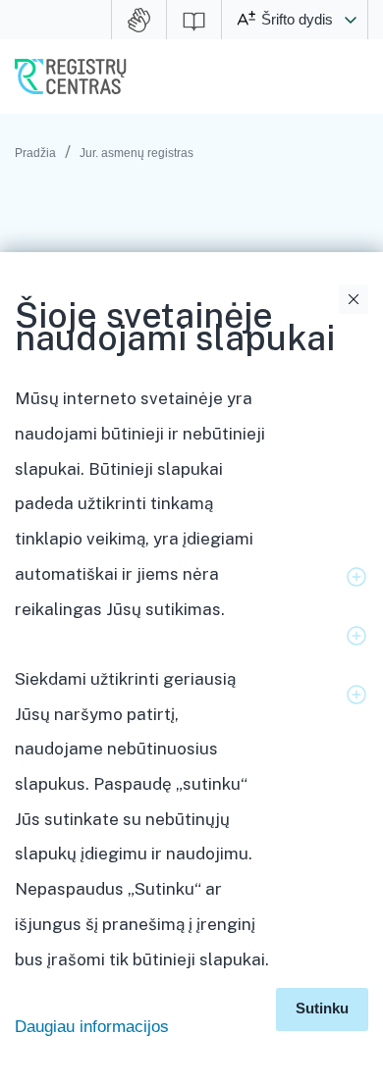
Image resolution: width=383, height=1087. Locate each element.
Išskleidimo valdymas (356, 577)
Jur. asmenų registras (136, 153)
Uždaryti (353, 299)
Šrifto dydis (297, 19)
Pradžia (35, 153)
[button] (350, 19)
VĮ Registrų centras (71, 76)
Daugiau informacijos (92, 1026)
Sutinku (322, 1008)
